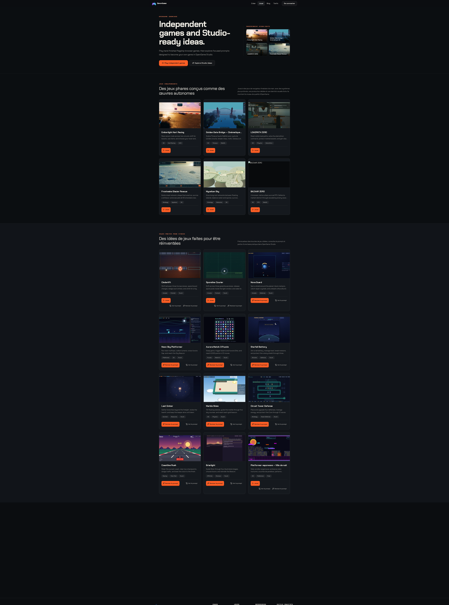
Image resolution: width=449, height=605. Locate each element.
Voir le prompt (176, 306)
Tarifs (275, 3)
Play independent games (175, 63)
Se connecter (289, 3)
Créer (253, 3)
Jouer (261, 3)
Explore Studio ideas (203, 63)
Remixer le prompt (191, 306)
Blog (268, 3)
